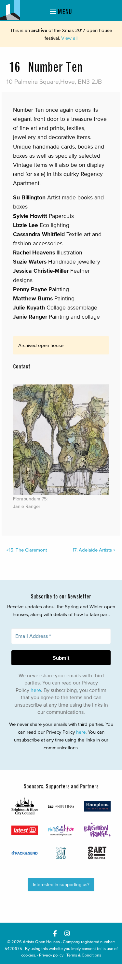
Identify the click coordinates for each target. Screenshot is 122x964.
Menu (64, 11)
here (36, 690)
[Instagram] (67, 933)
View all (69, 38)
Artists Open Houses (41, 941)
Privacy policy (51, 955)
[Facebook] (55, 933)
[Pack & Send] (24, 853)
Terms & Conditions (83, 955)
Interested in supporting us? (61, 884)
